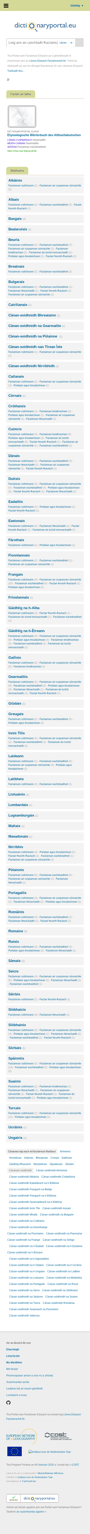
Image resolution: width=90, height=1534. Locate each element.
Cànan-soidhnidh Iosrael (56, 1208)
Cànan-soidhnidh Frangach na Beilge (30, 1189)
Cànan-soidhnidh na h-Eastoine (64, 1246)
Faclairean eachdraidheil (56, 204)
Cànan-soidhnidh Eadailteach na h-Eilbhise (34, 1183)
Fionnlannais (19, 555)
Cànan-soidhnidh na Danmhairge (28, 1227)
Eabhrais (67, 1157)
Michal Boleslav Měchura (50, 1473)
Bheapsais (42, 1157)
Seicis (13, 971)
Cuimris (15, 429)
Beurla (13, 240)
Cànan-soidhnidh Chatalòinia (58, 1176)
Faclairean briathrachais (55, 411)
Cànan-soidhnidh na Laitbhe (63, 1271)
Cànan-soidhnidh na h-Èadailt (26, 1246)
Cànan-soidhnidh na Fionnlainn (25, 1233)
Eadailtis (15, 502)
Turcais (14, 1108)
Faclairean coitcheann (22, 185)
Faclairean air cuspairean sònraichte (31, 248)
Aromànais (15, 1157)
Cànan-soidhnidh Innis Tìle (24, 1208)
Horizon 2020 (46, 1464)
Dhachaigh (12, 1349)
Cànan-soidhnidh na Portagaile (27, 1284)
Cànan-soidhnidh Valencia (24, 1315)
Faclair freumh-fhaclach (61, 256)
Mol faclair (12, 1369)
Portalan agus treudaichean (26, 256)
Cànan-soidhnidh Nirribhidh (33, 366)
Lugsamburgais (23, 815)
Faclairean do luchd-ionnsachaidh (50, 252)
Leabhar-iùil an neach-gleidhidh (24, 1388)
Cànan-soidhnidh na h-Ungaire (27, 1271)
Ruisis (13, 942)
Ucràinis (17, 1127)
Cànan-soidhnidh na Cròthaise (26, 1220)
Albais (13, 200)
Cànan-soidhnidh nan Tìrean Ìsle (35, 347)
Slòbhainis (17, 1025)
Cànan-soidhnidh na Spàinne (26, 1296)
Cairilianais (19, 305)
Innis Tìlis (16, 733)
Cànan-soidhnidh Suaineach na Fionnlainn (33, 1309)
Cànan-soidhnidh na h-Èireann (25, 1252)
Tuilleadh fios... (15, 70)
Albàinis (15, 180)
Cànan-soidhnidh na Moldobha (64, 1277)
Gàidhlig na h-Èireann (26, 631)
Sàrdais (69, 1164)
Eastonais (16, 521)
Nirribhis (15, 847)
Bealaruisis (19, 229)
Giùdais (16, 703)
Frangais (15, 574)
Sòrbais (16, 1048)
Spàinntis (16, 1058)
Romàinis (16, 912)
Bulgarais (16, 282)
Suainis (14, 1081)
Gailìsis (14, 658)
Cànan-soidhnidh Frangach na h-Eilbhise (32, 1195)
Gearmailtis (18, 677)
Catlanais (16, 377)
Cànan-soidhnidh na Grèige (59, 1239)
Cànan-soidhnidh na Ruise (63, 1284)
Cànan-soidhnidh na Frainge (23, 1239)
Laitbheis (16, 779)
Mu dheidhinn (14, 1362)
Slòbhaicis (17, 1010)
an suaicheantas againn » (31, 1511)
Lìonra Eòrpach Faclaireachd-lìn (47, 60)
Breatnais (16, 266)
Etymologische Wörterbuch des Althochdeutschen (44, 135)
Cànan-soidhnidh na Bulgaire (57, 1214)
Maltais (16, 826)
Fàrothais (16, 540)
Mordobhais (40, 1164)
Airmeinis (65, 1151)
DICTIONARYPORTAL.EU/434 (23, 131)
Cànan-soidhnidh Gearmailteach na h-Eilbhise (35, 1202)
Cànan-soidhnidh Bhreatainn (34, 315)
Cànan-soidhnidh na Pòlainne (35, 336)
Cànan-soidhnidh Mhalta (23, 1214)
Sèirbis (14, 994)
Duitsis (14, 479)
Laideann (15, 756)
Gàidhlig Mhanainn (20, 1164)
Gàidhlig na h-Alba (23, 608)
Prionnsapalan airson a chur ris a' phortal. (30, 1375)
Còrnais (17, 396)
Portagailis (17, 893)
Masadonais (20, 836)
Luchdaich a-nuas (16, 1395)
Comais (54, 1157)
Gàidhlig (77, 5)
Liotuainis (18, 794)
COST (75, 1464)
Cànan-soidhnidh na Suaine (61, 1296)
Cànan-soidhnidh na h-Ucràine (64, 1265)
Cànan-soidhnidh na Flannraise (64, 1233)
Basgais (17, 219)
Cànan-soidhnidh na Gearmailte (36, 326)
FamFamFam (29, 1481)
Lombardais (20, 805)
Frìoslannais (20, 597)
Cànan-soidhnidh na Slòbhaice (60, 1290)
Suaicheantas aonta (17, 1382)
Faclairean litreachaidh (23, 290)
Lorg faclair (13, 1356)
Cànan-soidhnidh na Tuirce (24, 1303)
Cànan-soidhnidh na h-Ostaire (26, 1265)
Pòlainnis (16, 870)
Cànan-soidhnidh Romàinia (59, 1303)
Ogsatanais (56, 1164)
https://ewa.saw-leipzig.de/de (22, 151)
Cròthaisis (17, 406)
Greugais (15, 714)
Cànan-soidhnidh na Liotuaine (26, 1277)
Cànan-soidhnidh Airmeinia (51, 1170)
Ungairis (17, 1138)
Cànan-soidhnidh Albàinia (24, 1176)
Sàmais (16, 961)
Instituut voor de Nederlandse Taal (35, 1477)
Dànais (14, 456)
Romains (17, 931)
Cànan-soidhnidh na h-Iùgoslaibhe (29, 1258)
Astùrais (28, 1157)
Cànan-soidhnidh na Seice (24, 1290)
